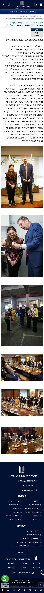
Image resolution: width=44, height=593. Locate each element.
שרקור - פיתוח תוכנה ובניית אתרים (22, 586)
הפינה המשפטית (32, 508)
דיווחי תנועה (34, 505)
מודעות (36, 516)
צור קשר (16, 512)
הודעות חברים (14, 501)
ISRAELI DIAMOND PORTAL (25, 546)
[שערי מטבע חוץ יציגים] (8, 590)
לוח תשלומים (14, 505)
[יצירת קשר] (30, 590)
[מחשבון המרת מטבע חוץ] (19, 590)
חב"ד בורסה (14, 519)
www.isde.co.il (28, 490)
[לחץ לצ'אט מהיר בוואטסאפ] (5, 578)
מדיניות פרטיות (33, 535)
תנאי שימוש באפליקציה (29, 538)
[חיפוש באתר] (8, 4)
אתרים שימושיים (32, 512)
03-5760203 (29, 485)
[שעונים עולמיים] (13, 590)
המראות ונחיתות (13, 516)
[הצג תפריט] (41, 4)
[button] (41, 585)
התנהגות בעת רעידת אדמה (27, 542)
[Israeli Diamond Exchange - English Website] (3, 4)
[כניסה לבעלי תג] (36, 4)
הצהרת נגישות (33, 531)
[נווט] (25, 590)
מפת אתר (35, 519)
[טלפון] (35, 590)
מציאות (36, 501)
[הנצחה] (3, 590)
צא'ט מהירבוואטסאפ (5, 585)
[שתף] (41, 590)
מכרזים (16, 508)
